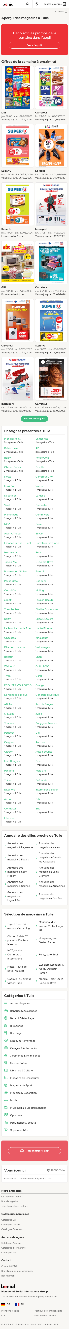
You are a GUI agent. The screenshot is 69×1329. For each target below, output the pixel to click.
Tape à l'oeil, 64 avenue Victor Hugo (19, 926)
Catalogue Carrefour (12, 1229)
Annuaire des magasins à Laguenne (20, 845)
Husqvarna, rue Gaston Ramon (47, 940)
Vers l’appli (34, 45)
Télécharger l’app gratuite (14, 1206)
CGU (4, 1315)
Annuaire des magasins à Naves (49, 845)
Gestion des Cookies (45, 1315)
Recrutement (8, 1275)
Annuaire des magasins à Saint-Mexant (17, 871)
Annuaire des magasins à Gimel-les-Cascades (50, 857)
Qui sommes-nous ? (11, 1196)
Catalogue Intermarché (13, 1247)
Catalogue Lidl (8, 1219)
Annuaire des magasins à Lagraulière (15, 896)
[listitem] (17, 93)
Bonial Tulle (10, 1178)
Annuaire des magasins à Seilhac (18, 884)
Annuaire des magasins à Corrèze (50, 896)
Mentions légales (10, 1310)
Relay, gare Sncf (48, 954)
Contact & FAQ (9, 1266)
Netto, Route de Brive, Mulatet (17, 968)
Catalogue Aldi (8, 1252)
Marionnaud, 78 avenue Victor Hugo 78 (51, 926)
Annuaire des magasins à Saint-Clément (49, 871)
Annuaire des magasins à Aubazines (52, 884)
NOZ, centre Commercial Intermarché (14, 954)
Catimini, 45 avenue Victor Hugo (19, 981)
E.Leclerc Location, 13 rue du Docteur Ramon (52, 968)
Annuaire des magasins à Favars (18, 857)
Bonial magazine (9, 1201)
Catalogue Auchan (11, 1243)
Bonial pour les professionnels (17, 1271)
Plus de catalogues (34, 418)
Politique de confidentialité (48, 1310)
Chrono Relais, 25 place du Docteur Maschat (17, 940)
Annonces (59, 11)
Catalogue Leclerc (10, 1224)
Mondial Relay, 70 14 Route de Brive (51, 981)
